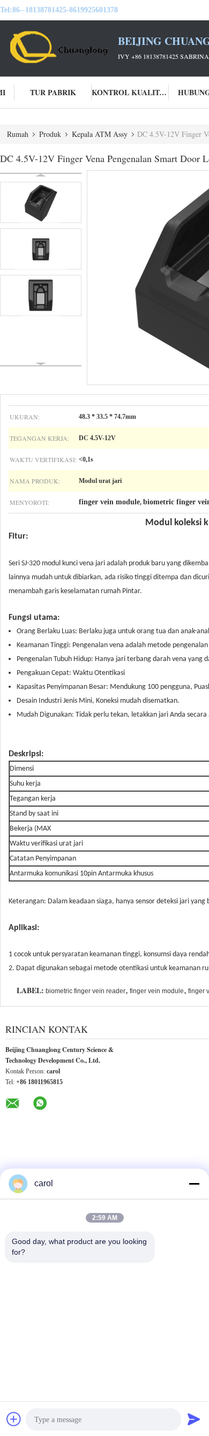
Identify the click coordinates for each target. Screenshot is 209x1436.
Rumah (17, 134)
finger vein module (157, 991)
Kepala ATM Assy (100, 134)
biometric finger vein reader (85, 991)
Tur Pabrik (53, 92)
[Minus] (194, 1183)
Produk (50, 134)
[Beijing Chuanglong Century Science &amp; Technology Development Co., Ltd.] (59, 47)
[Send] (194, 1419)
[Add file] (13, 1419)
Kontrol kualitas (130, 92)
